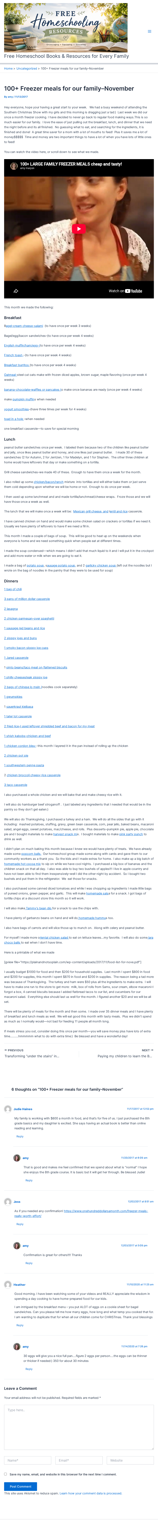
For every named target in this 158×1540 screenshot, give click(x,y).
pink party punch (131, 834)
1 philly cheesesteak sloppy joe (25, 677)
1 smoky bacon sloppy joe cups (26, 648)
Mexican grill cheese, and (90, 511)
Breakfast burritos (17, 365)
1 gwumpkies (13, 697)
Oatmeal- (10, 375)
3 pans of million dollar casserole (27, 599)
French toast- (13, 355)
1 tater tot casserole (18, 716)
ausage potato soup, (61, 565)
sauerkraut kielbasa (19, 706)
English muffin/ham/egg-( (22, 345)
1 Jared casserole (16, 658)
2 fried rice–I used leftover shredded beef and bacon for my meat (49, 726)
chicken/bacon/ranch (49, 482)
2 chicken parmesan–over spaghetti (29, 618)
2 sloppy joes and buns (20, 638)
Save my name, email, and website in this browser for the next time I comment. (63, 1474)
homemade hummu (92, 918)
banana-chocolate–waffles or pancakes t (32, 390)
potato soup (35, 565)
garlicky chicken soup (101, 565)
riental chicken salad (54, 937)
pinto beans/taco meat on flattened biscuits (36, 667)
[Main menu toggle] (149, 31)
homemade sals (97, 893)
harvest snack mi (65, 834)
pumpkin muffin (23, 399)
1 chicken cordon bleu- (20, 746)
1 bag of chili (13, 589)
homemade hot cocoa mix (22, 864)
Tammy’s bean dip (38, 908)
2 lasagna (11, 609)
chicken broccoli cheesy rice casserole (33, 775)
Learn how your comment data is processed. (91, 1493)
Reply (19, 1136)
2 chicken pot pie (16, 755)
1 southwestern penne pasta (24, 765)
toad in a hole (14, 419)
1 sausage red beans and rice (24, 628)
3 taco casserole (15, 785)
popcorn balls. (31, 854)
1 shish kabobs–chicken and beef (27, 736)
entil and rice (119, 511)
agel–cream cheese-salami (24, 326)
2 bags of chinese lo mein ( (23, 687)
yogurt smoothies (16, 409)
